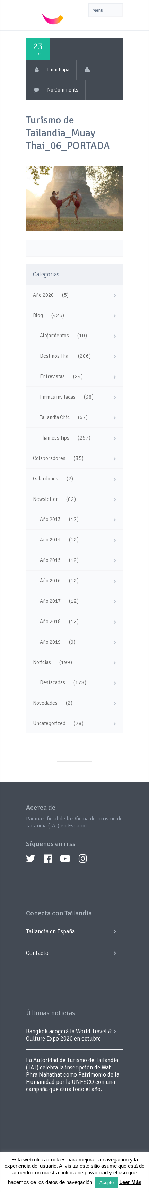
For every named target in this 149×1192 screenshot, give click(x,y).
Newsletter (45, 499)
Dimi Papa (58, 70)
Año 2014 (50, 540)
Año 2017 (50, 601)
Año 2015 (50, 560)
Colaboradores (49, 458)
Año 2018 (50, 621)
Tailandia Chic (55, 417)
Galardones (45, 479)
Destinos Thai (55, 356)
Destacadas (52, 682)
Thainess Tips (54, 438)
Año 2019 (50, 642)
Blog (38, 315)
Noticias (42, 662)
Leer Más (130, 1182)
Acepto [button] (106, 1182)
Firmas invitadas (58, 397)
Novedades (45, 703)
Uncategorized (49, 723)
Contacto (37, 953)
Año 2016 (50, 580)
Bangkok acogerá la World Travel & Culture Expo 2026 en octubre (69, 1035)
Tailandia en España (50, 931)
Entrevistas (52, 376)
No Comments (62, 90)
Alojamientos (54, 335)
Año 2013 (50, 519)
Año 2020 (43, 295)
